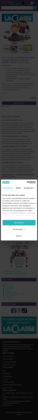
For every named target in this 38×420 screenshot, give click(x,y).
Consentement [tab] (7, 188)
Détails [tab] (18, 188)
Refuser (19, 236)
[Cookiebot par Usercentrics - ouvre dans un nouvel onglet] (27, 182)
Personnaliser (18, 229)
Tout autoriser (19, 223)
